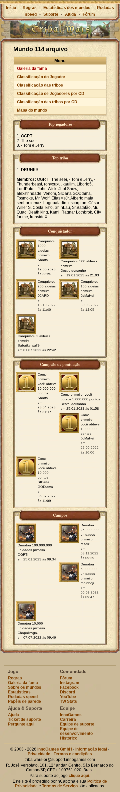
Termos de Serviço (60, 786)
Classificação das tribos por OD (47, 102)
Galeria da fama (32, 68)
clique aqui (79, 775)
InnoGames (71, 714)
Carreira (68, 719)
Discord (67, 692)
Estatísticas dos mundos (66, 7)
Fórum (89, 14)
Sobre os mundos (24, 687)
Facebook (69, 687)
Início (11, 7)
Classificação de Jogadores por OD (50, 93)
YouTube (68, 696)
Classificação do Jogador (41, 77)
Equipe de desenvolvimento (76, 731)
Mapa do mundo (32, 110)
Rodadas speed (23, 696)
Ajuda (70, 14)
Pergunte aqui (21, 724)
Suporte (50, 14)
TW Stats (68, 701)
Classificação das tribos (40, 85)
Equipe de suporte (77, 724)
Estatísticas (19, 692)
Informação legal (91, 749)
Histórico (68, 738)
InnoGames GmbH (54, 749)
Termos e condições (73, 754)
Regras (30, 7)
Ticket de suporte (24, 719)
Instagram (69, 682)
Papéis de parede (24, 701)
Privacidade (39, 754)
